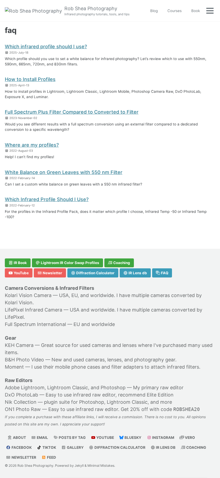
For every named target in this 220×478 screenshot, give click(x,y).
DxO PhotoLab (21, 395)
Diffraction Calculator (95, 273)
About (19, 437)
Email (42, 437)
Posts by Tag (72, 437)
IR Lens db (137, 273)
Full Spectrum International (35, 324)
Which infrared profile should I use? (46, 46)
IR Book (20, 263)
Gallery (75, 447)
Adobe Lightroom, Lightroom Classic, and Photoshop (65, 387)
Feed (51, 457)
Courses (174, 11)
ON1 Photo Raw (23, 409)
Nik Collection (20, 402)
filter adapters (127, 367)
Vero (189, 437)
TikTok (49, 447)
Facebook (21, 447)
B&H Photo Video (24, 359)
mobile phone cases (77, 367)
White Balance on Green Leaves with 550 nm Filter (63, 172)
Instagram (162, 437)
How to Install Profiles (30, 79)
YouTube (21, 273)
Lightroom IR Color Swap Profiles (69, 263)
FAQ (164, 273)
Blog (154, 11)
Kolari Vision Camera (28, 295)
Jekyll (79, 466)
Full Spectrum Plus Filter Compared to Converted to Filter (71, 112)
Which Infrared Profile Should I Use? (47, 199)
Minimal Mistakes (100, 466)
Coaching (121, 263)
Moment (14, 367)
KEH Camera (19, 345)
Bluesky (132, 437)
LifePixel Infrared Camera (33, 310)
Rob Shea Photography (97, 11)
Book (195, 11)
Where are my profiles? (32, 145)
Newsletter (52, 273)
